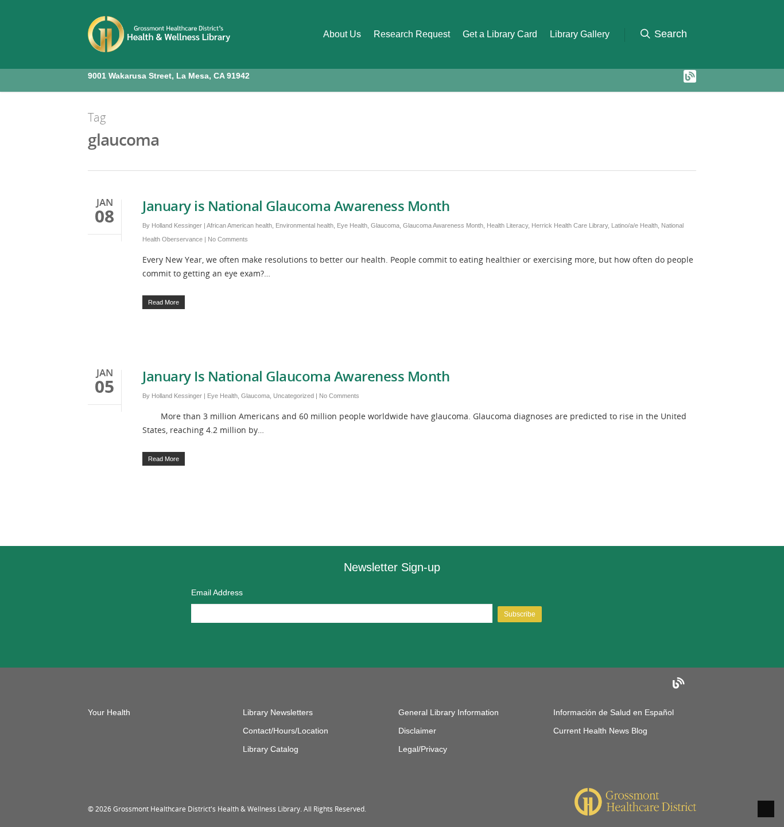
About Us (342, 34)
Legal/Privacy (422, 749)
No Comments (228, 239)
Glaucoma (385, 225)
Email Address (217, 592)
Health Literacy (507, 225)
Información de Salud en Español (613, 712)
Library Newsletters (278, 712)
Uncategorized (293, 395)
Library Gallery (580, 34)
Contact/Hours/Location (285, 730)
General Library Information (448, 712)
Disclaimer (417, 730)
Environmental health (304, 225)
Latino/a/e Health (634, 225)
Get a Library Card (500, 34)
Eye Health (352, 225)
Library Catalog (270, 749)
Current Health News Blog (600, 730)
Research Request (412, 34)
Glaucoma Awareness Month (443, 225)
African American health (239, 225)
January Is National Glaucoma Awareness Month (295, 375)
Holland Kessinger (177, 225)
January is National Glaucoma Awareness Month (295, 205)
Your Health (109, 712)
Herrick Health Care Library (569, 225)
